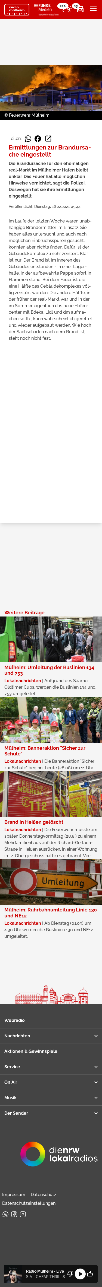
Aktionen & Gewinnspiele (30, 1051)
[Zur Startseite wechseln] (16, 9)
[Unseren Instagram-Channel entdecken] (23, 1214)
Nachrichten (17, 1035)
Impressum (13, 1194)
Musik (10, 1097)
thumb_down (70, 1274)
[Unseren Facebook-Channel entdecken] (14, 1214)
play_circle (80, 1273)
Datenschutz (43, 1194)
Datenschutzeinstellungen (28, 1203)
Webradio (14, 1020)
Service (12, 1066)
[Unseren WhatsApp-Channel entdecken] (5, 1214)
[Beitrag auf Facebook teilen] (38, 138)
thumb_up (90, 1274)
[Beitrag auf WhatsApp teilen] (28, 138)
